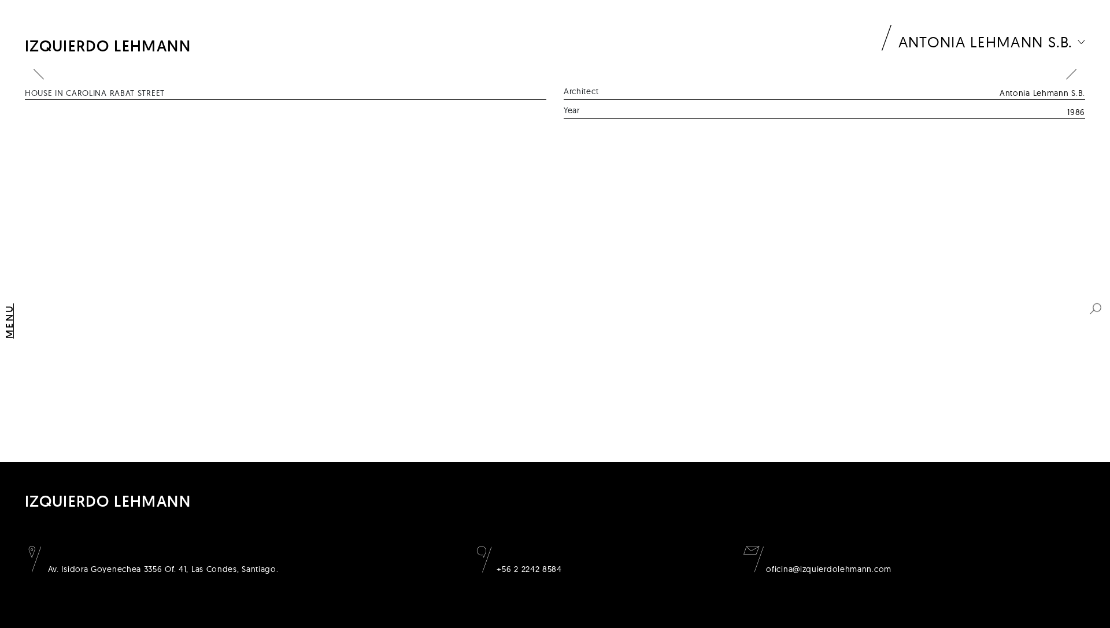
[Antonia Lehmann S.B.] (1081, 41)
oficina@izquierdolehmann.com (827, 569)
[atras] (39, 69)
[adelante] (1071, 69)
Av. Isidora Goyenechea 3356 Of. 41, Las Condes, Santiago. (162, 569)
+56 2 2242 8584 (528, 569)
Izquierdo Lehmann (108, 46)
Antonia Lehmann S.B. (985, 41)
